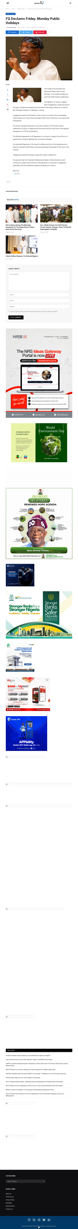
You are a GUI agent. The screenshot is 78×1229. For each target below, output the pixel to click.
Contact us (9, 1209)
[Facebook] (8, 90)
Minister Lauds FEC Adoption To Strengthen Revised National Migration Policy (30, 1090)
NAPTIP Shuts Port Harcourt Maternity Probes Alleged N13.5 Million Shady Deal (31, 1069)
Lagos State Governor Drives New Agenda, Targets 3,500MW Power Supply (29, 1059)
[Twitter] (8, 95)
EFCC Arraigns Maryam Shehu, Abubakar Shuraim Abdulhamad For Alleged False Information (34, 1081)
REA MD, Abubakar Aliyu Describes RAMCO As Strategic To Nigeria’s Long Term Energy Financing (36, 1073)
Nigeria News (10, 13)
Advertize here (10, 1206)
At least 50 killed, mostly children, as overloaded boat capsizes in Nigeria (28, 1055)
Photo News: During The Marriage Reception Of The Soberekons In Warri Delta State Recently (20, 227)
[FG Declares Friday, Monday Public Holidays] (39, 58)
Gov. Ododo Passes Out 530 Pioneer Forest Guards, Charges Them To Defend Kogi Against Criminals (55, 227)
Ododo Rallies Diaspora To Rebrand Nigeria (22, 256)
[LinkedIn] (8, 99)
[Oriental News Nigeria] (39, 3)
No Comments (32, 27)
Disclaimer (9, 1203)
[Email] (8, 109)
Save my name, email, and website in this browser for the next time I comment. (34, 311)
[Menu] (8, 3)
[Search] (70, 3)
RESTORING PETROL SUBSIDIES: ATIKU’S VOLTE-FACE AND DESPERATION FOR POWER (34, 1085)
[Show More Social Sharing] (49, 32)
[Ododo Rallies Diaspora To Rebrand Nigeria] (22, 244)
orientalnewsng (11, 27)
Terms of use (10, 1197)
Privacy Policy (10, 1200)
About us (8, 1193)
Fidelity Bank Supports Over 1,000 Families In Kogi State (23, 1077)
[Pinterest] (8, 104)
